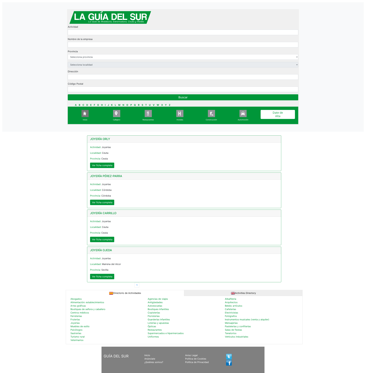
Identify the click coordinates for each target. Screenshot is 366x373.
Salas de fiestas (233, 329)
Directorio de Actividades (127, 293)
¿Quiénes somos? (153, 362)
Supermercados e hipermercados (166, 333)
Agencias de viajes (158, 298)
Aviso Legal (191, 355)
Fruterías (75, 319)
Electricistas (231, 312)
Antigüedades (155, 302)
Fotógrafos (231, 316)
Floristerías (154, 316)
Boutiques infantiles (158, 309)
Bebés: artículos (233, 305)
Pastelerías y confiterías (238, 326)
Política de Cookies (195, 358)
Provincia (73, 51)
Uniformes (153, 336)
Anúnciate (149, 358)
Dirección (73, 71)
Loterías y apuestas (158, 322)
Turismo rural (77, 336)
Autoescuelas (155, 305)
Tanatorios (230, 333)
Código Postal (75, 83)
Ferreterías (76, 316)
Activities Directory (245, 293)
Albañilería (230, 298)
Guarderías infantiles (159, 319)
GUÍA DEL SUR (116, 356)
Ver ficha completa (102, 165)
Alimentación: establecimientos (87, 302)
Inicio (85, 119)
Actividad (73, 26)
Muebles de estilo (79, 326)
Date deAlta (278, 114)
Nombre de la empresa (80, 39)
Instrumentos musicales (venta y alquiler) (247, 319)
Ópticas (152, 326)
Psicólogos (76, 329)
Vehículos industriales (236, 336)
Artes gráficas (78, 305)
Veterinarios (76, 340)
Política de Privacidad (197, 362)
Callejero (116, 119)
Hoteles (180, 119)
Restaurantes (148, 119)
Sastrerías (75, 333)
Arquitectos (231, 302)
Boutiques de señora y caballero (87, 309)
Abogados (76, 298)
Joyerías (75, 322)
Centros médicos (79, 312)
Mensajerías (231, 322)
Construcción (211, 119)
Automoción (243, 119)
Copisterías (154, 312)
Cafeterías (230, 309)
